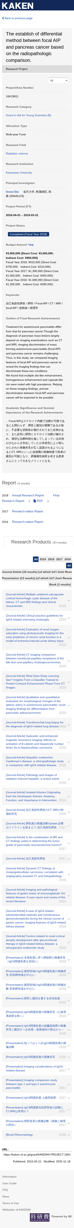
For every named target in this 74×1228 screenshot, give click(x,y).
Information (9, 1176)
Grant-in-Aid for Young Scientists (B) (28, 115)
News (5, 1196)
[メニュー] (69, 4)
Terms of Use (10, 1203)
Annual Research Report (28, 495)
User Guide (9, 1183)
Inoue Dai (12, 191)
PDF (39, 501)
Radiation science (17, 153)
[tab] (39, 541)
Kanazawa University (19, 172)
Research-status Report (27, 511)
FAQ (5, 1189)
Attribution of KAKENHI (16, 1209)
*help (31, 244)
